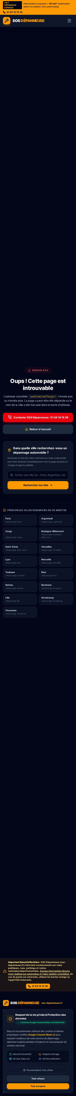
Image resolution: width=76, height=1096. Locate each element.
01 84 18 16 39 (15, 12)
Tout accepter (38, 1086)
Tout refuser (38, 1078)
